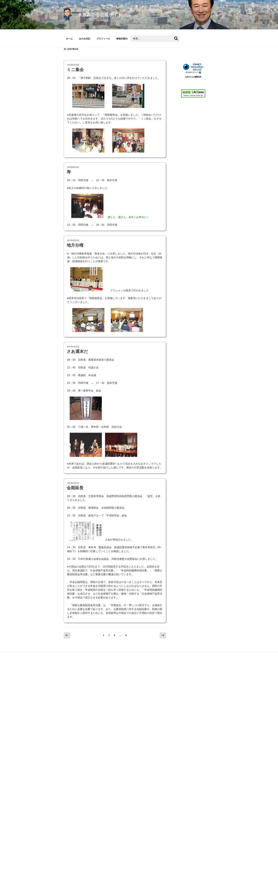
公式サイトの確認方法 (193, 77)
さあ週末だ (77, 351)
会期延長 (75, 487)
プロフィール (103, 38)
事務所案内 (122, 38)
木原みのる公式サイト (100, 14)
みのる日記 (84, 38)
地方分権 (75, 245)
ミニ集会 (75, 69)
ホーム (69, 38)
